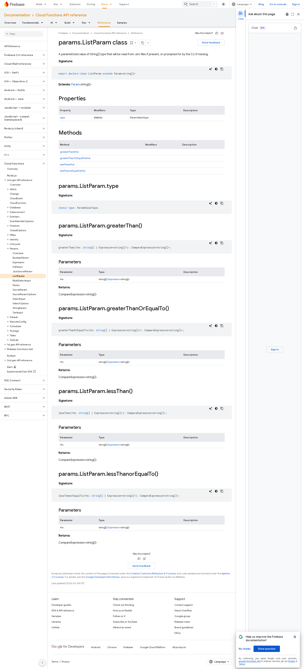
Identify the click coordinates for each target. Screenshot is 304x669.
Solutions (75, 4)
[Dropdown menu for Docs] (112, 4)
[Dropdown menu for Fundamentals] (43, 22)
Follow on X (119, 616)
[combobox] (199, 4)
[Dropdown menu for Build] (46, 4)
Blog (261, 4)
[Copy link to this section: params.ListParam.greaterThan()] (145, 226)
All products (179, 647)
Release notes (182, 621)
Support (124, 4)
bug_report (287, 14)
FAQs (177, 633)
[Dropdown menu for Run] (62, 4)
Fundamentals (30, 22)
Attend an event (122, 627)
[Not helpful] (222, 33)
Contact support (184, 604)
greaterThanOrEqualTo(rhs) (75, 158)
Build (39, 4)
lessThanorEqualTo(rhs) (72, 170)
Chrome (111, 647)
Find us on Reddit (122, 610)
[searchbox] (23, 34)
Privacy (65, 661)
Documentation (17, 15)
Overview (10, 22)
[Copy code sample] (222, 69)
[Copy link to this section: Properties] (89, 99)
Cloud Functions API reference (61, 15)
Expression (114, 279)
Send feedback (211, 42)
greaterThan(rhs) (69, 151)
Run (56, 4)
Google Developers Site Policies (102, 577)
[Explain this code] (210, 69)
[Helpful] (216, 33)
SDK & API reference (63, 610)
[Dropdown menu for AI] (57, 22)
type (62, 117)
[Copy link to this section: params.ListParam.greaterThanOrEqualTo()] (172, 309)
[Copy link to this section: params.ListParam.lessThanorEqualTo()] (161, 474)
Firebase (63, 33)
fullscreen (293, 14)
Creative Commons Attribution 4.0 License (153, 573)
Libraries (56, 621)
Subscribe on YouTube (125, 621)
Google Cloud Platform (152, 647)
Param (75, 84)
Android (95, 647)
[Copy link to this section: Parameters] (84, 262)
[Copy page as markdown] (143, 43)
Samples (122, 22)
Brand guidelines (184, 627)
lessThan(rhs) (67, 164)
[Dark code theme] (216, 69)
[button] (21, 55)
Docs (105, 4)
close (298, 14)
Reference (104, 22)
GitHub (55, 627)
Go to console (278, 4)
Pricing (91, 4)
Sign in (296, 4)
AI (51, 22)
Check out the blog (123, 604)
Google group (182, 616)
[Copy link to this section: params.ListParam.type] (122, 186)
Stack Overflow (183, 610)
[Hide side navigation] (42, 662)
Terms (55, 661)
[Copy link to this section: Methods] (85, 133)
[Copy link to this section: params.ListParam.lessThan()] (136, 391)
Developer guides (61, 604)
